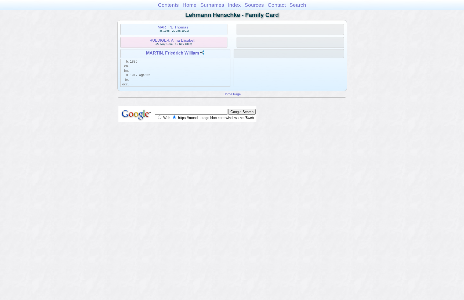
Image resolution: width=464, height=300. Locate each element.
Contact (277, 5)
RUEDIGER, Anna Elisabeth (173, 40)
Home (190, 5)
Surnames (212, 5)
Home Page (232, 94)
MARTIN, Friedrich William (172, 53)
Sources (254, 5)
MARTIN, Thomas (173, 27)
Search (297, 5)
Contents (168, 5)
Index (234, 5)
